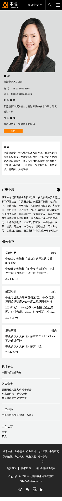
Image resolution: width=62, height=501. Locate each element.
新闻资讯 (8, 456)
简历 (13, 130)
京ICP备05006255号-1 (31, 481)
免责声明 (11, 468)
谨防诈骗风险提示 (45, 468)
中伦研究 (54, 451)
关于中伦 (8, 451)
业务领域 (19, 451)
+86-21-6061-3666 (20, 88)
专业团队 (43, 451)
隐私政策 (26, 468)
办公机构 (19, 456)
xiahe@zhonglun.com (21, 94)
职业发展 (31, 456)
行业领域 (31, 451)
